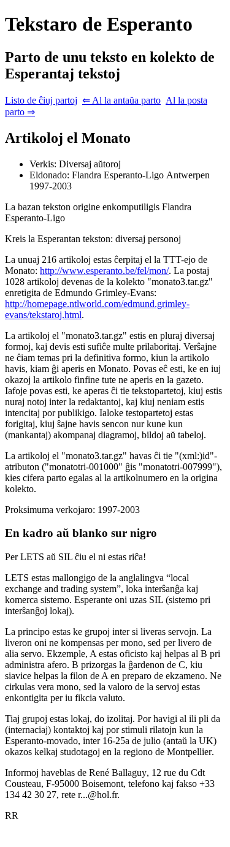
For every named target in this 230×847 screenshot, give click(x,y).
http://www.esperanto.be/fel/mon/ (104, 270)
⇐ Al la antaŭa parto (121, 100)
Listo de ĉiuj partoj (41, 100)
